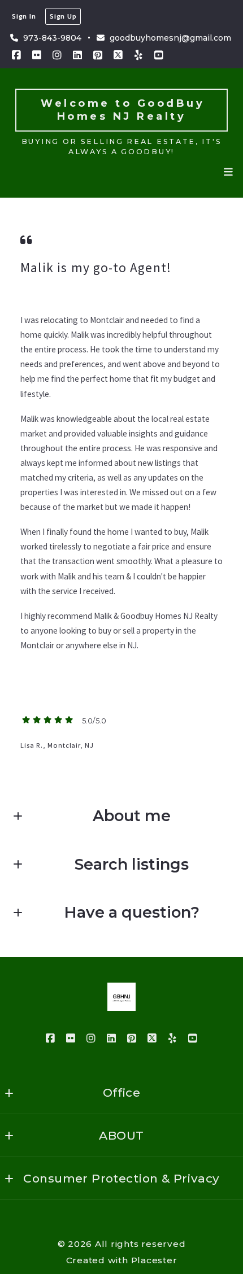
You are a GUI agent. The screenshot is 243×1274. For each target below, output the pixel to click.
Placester (154, 1260)
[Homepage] (121, 997)
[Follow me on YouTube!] (159, 55)
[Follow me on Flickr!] (37, 55)
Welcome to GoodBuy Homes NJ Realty (125, 110)
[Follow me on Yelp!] (138, 55)
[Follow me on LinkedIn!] (77, 55)
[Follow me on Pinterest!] (98, 55)
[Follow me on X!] (118, 55)
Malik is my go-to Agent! (95, 267)
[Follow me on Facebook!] (16, 55)
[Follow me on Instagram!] (57, 55)
